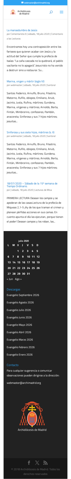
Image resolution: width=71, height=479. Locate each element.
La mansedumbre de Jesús (22, 30)
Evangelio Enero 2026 (20, 354)
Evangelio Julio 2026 (19, 310)
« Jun (10, 279)
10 (28, 256)
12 (38, 256)
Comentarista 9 (18, 34)
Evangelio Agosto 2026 (20, 302)
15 (18, 262)
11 (33, 256)
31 (28, 274)
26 (38, 268)
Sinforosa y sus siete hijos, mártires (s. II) (30, 132)
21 (14, 268)
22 (18, 268)
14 (14, 262)
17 (28, 262)
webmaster (16, 85)
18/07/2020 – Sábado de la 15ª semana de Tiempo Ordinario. (32, 184)
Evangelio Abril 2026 (19, 332)
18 (33, 262)
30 (23, 274)
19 (38, 262)
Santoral (51, 85)
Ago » (18, 279)
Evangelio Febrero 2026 (21, 347)
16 (23, 262)
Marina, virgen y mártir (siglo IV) (25, 81)
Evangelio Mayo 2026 (19, 325)
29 (18, 274)
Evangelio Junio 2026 (19, 317)
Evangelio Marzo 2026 (20, 339)
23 (23, 268)
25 (33, 268)
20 (9, 268)
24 (28, 268)
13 (9, 262)
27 (9, 274)
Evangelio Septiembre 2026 (23, 295)
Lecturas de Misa (43, 190)
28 (14, 274)
